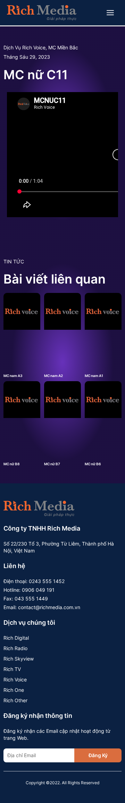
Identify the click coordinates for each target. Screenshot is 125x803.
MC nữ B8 (11, 464)
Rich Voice (15, 679)
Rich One (13, 690)
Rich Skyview (18, 659)
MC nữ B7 (52, 464)
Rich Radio (15, 648)
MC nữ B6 (93, 464)
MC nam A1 (94, 376)
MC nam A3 (13, 376)
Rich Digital (16, 638)
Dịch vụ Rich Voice (24, 47)
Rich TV (12, 669)
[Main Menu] (110, 13)
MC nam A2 (53, 376)
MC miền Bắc (63, 47)
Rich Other (15, 700)
